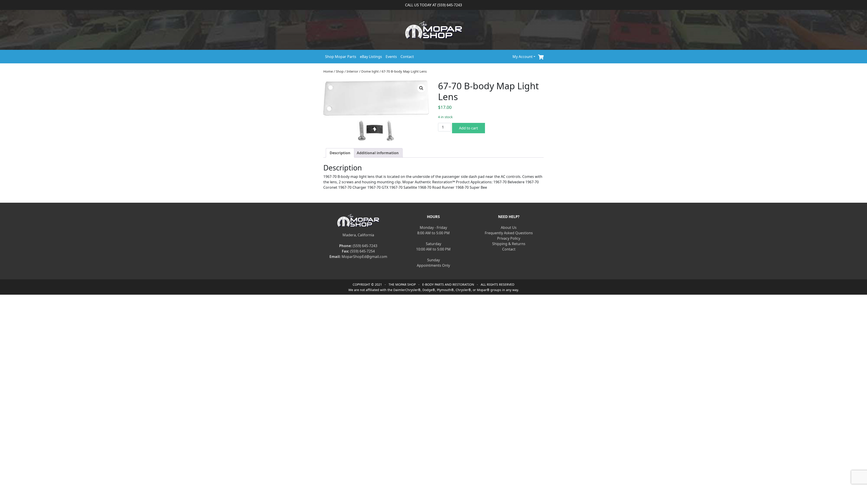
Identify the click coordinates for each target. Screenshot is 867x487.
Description (340, 152)
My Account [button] (523, 56)
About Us (509, 227)
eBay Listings (371, 56)
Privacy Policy (508, 238)
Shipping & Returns (508, 243)
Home (328, 71)
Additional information (378, 152)
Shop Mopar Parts (340, 56)
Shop (340, 71)
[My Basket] (541, 56)
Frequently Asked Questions (509, 232)
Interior (352, 71)
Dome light (370, 71)
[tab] (340, 153)
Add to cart (468, 128)
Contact (407, 56)
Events (391, 56)
